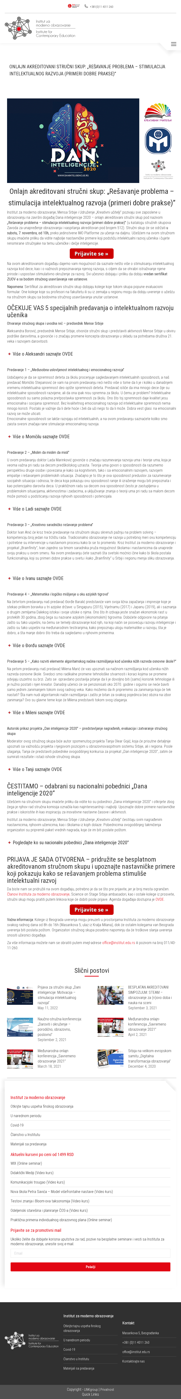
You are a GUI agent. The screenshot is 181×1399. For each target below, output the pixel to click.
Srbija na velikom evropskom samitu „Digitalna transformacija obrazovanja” (149, 1056)
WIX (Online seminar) (26, 1163)
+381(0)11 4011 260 (101, 6)
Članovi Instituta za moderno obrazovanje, (39, 894)
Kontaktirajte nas (133, 1361)
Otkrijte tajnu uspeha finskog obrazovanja (42, 1106)
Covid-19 (17, 1125)
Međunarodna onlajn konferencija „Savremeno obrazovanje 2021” (57, 1056)
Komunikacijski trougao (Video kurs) (38, 1182)
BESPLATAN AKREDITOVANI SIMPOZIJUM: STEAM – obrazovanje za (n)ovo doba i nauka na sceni (150, 995)
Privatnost (107, 1389)
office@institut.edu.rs (118, 943)
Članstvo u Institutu (25, 1134)
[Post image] (20, 995)
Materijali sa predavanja (28, 1144)
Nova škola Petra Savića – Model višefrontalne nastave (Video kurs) (62, 1191)
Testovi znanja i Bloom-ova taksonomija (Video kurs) (50, 1201)
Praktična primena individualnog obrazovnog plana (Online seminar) (61, 1220)
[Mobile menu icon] (173, 44)
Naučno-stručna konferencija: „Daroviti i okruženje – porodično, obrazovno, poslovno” (60, 1027)
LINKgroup (91, 1389)
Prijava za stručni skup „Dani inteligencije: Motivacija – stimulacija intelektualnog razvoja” (59, 995)
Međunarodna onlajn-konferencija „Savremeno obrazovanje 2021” (147, 1024)
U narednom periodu (26, 1116)
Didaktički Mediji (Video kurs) (32, 1173)
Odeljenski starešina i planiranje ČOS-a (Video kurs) (49, 1210)
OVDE (160, 899)
